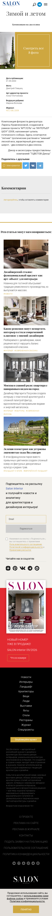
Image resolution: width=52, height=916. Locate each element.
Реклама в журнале (26, 829)
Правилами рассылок (20, 550)
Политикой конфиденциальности (26, 547)
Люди (26, 700)
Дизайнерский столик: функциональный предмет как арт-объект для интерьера (23, 275)
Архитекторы (26, 691)
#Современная (32, 411)
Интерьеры (26, 681)
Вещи (26, 696)
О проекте (26, 816)
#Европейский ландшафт (35, 471)
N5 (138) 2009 (12, 110)
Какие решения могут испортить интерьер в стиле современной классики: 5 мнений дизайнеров (24, 332)
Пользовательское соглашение (26, 847)
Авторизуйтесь (11, 200)
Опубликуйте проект (26, 739)
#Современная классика (26, 351)
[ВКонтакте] (33, 165)
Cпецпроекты (26, 729)
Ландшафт (26, 686)
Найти (34, 4)
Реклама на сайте (26, 823)
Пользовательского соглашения (25, 544)
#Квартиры (19, 411)
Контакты (26, 835)
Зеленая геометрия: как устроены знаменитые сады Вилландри (25, 450)
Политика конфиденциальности (26, 854)
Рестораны (26, 720)
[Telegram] (40, 165)
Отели (26, 715)
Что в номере (18, 657)
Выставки (26, 705)
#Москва (8, 414)
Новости (26, 677)
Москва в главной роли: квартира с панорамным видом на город (25, 387)
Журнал (26, 724)
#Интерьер (8, 351)
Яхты (26, 710)
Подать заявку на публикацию (26, 841)
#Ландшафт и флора (13, 471)
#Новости (8, 294)
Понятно (26, 909)
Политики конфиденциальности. (27, 901)
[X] (26, 165)
